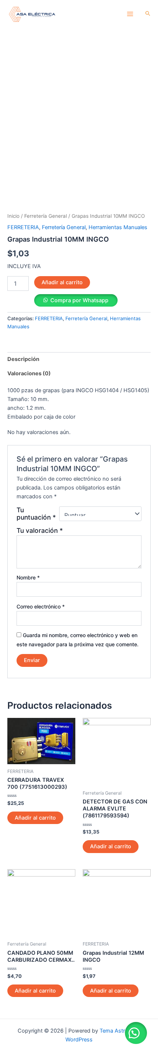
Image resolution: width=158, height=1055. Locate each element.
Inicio (13, 216)
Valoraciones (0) (29, 373)
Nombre (28, 577)
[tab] (79, 359)
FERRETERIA (23, 227)
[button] (136, 1033)
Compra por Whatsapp (79, 300)
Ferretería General (45, 216)
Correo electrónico (41, 606)
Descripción (23, 359)
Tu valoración (40, 530)
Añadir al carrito (62, 282)
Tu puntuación (36, 513)
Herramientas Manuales (118, 227)
